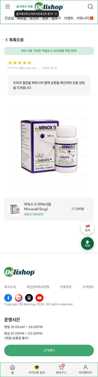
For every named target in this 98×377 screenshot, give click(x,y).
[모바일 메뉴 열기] (7, 6)
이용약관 (66, 287)
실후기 (56, 18)
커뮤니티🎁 (85, 18)
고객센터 (88, 287)
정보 (45, 18)
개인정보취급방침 (37, 287)
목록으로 (16, 39)
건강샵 (9, 18)
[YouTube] (39, 298)
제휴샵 (21, 18)
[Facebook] (8, 298)
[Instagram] (18, 298)
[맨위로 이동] (87, 243)
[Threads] (29, 298)
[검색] (90, 6)
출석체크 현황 (24, 6)
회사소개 (10, 287)
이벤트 (68, 18)
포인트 (34, 18)
